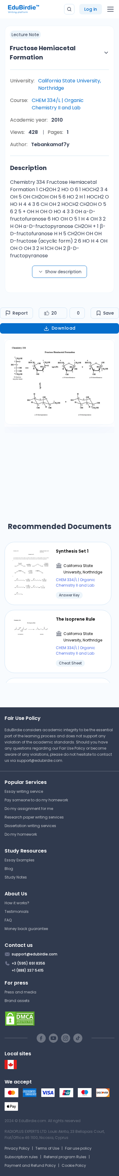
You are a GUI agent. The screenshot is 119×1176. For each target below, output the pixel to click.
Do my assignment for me (29, 808)
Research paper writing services (34, 817)
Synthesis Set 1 (72, 551)
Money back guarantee (26, 928)
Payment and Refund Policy (30, 1165)
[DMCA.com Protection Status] (59, 1018)
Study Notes (16, 877)
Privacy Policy (17, 1148)
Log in (90, 9)
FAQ (8, 920)
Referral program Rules (65, 1156)
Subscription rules (21, 1156)
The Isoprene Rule (75, 619)
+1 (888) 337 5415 (28, 970)
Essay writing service (24, 791)
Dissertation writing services (30, 825)
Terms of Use (47, 1148)
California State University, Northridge (69, 84)
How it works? (17, 903)
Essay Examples (19, 860)
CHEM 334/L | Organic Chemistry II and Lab (58, 104)
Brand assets (17, 1000)
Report (20, 313)
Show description (63, 272)
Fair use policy (78, 1148)
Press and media (20, 992)
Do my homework (21, 834)
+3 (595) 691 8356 (28, 963)
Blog (9, 868)
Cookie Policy (74, 1165)
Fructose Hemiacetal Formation (43, 53)
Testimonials (17, 911)
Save (108, 313)
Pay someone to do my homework (36, 800)
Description (28, 168)
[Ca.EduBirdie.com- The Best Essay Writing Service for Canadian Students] (11, 1067)
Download (64, 328)
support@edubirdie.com (39, 760)
